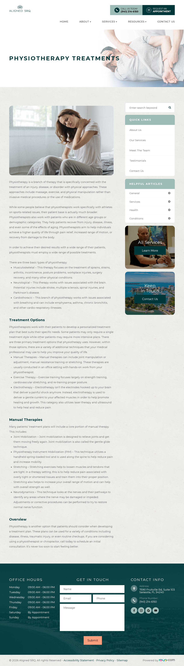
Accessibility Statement (79, 660)
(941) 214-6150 (129, 11)
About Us (135, 129)
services (135, 201)
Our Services (138, 140)
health (134, 210)
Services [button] (108, 21)
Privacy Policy (105, 660)
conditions (136, 218)
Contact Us (166, 21)
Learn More (150, 250)
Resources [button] (136, 21)
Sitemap (122, 660)
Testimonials (138, 160)
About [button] (84, 21)
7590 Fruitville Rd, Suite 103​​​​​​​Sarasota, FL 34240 (157, 591)
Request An (162, 10)
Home (64, 21)
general (135, 193)
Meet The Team (140, 150)
